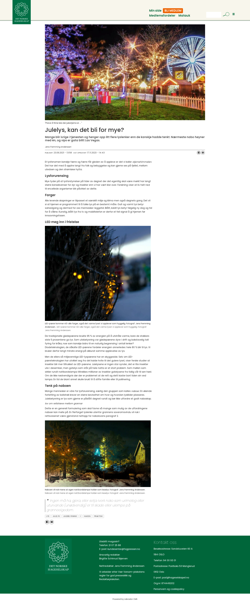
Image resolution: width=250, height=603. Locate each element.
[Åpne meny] (233, 14)
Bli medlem (173, 11)
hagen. (87, 516)
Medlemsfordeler (162, 16)
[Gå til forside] (21, 12)
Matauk (184, 16)
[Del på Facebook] (199, 153)
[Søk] (225, 14)
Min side (155, 11)
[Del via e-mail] (203, 153)
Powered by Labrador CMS (125, 599)
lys (47, 516)
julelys (56, 516)
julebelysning (70, 516)
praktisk (98, 516)
